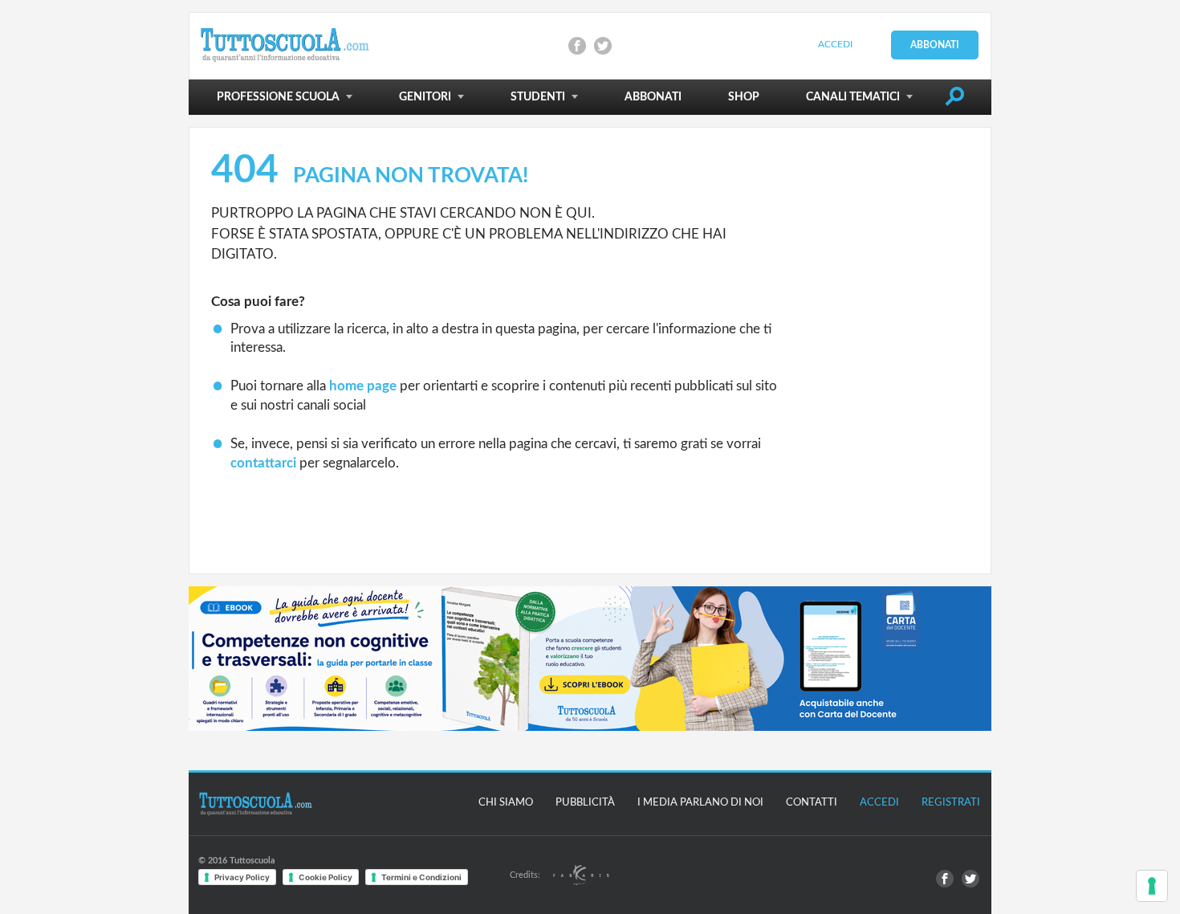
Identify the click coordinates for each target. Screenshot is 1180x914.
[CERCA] (954, 99)
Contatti (811, 803)
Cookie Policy (325, 877)
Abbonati (934, 45)
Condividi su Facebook (577, 46)
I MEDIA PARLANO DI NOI (700, 803)
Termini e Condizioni (421, 877)
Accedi (835, 44)
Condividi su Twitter (603, 46)
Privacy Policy (242, 877)
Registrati (951, 803)
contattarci (263, 463)
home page (363, 386)
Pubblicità (585, 803)
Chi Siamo (505, 803)
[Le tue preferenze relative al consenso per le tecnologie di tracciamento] (1152, 886)
